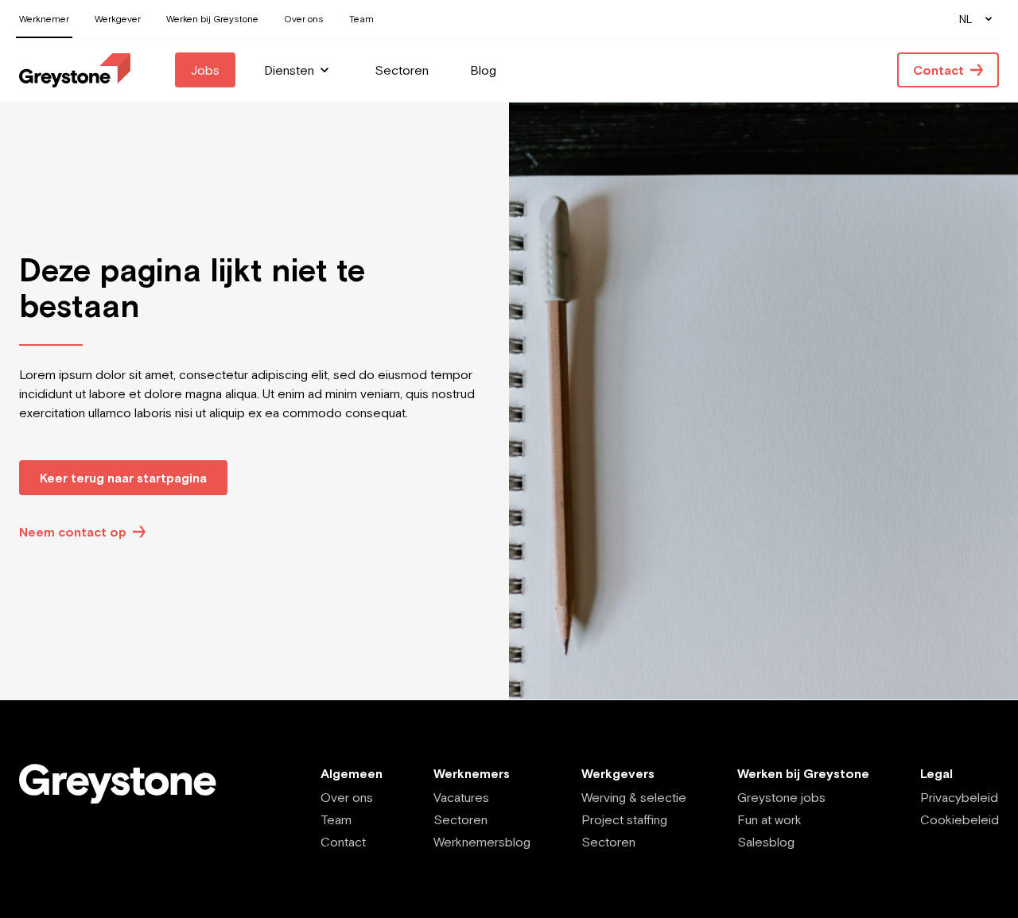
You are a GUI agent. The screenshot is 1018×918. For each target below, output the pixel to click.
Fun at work (769, 819)
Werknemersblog (481, 842)
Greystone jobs (781, 797)
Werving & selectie (633, 797)
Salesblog (766, 842)
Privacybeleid (959, 797)
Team (336, 819)
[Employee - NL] (74, 70)
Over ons (347, 797)
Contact (343, 842)
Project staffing (624, 819)
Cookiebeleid (959, 819)
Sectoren (460, 819)
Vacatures (461, 797)
